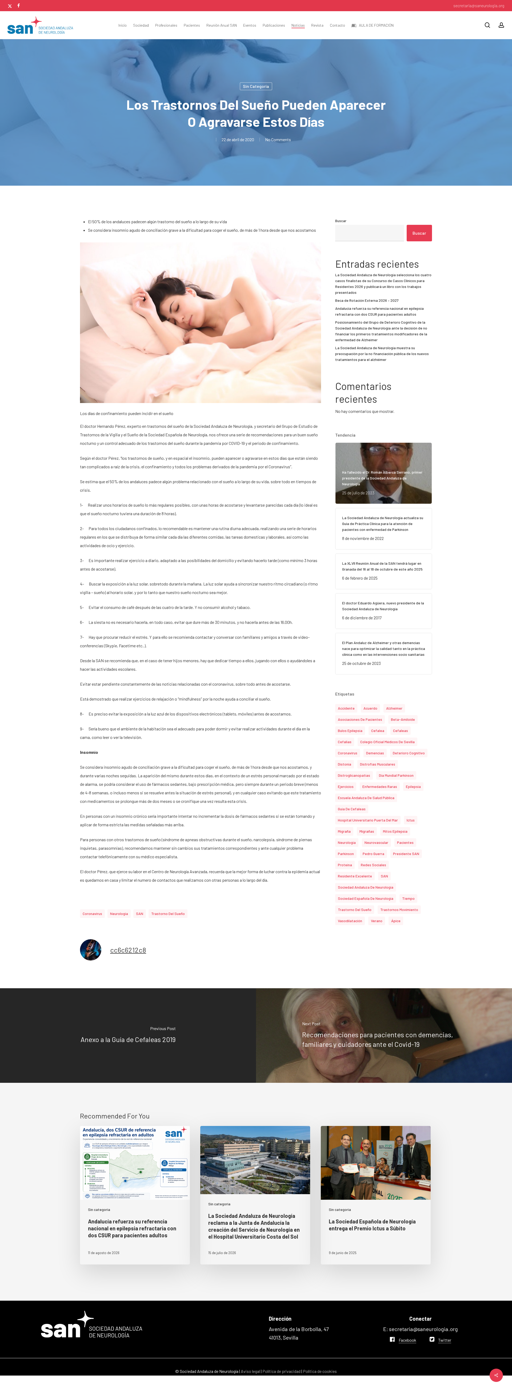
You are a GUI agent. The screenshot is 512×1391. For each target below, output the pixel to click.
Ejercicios (346, 786)
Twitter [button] (444, 1340)
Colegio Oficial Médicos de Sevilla (387, 741)
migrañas (366, 831)
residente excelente (355, 876)
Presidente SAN (406, 853)
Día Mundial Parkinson (396, 775)
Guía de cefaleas (352, 809)
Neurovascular (376, 842)
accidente (346, 708)
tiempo (408, 898)
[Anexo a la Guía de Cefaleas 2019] (128, 1035)
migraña (344, 831)
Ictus (411, 820)
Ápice (396, 920)
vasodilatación (350, 920)
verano (376, 920)
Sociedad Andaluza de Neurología (365, 887)
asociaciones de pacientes (360, 719)
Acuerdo (370, 708)
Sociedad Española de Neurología (365, 898)
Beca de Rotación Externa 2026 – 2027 (367, 300)
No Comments (278, 139)
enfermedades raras (379, 786)
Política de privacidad (281, 1371)
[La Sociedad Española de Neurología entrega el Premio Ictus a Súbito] (376, 1195)
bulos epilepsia (350, 730)
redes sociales (373, 865)
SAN (139, 913)
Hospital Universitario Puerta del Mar (368, 820)
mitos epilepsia (395, 831)
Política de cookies (320, 1371)
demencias (375, 753)
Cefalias (344, 741)
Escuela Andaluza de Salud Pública (366, 797)
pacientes (405, 842)
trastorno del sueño (168, 913)
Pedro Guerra (373, 853)
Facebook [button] (407, 1340)
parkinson (346, 853)
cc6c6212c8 (128, 950)
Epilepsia (413, 786)
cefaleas (400, 730)
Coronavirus (92, 913)
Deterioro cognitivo (409, 753)
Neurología (119, 913)
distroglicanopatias (354, 775)
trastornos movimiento (399, 909)
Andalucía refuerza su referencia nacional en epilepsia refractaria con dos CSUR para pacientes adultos (379, 311)
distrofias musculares (377, 764)
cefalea (377, 730)
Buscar (340, 220)
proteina (345, 865)
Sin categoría (256, 86)
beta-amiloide (403, 719)
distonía (344, 764)
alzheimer (394, 708)
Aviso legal (250, 1371)
